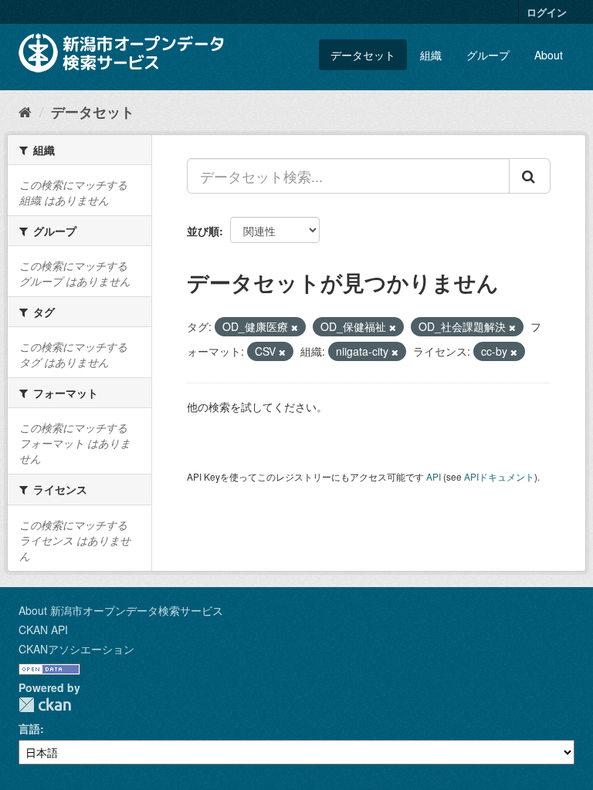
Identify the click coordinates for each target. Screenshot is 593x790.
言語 (29, 728)
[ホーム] (25, 111)
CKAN (45, 705)
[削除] (294, 327)
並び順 (203, 230)
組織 (431, 54)
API (433, 476)
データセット (362, 54)
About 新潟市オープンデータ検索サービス (121, 610)
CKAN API (43, 629)
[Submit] (530, 176)
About (548, 54)
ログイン (547, 12)
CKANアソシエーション (76, 649)
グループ (488, 54)
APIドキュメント (499, 476)
